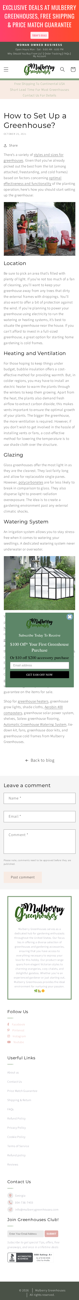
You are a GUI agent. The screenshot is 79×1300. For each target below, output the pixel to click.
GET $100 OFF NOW (39, 675)
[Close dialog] (69, 616)
